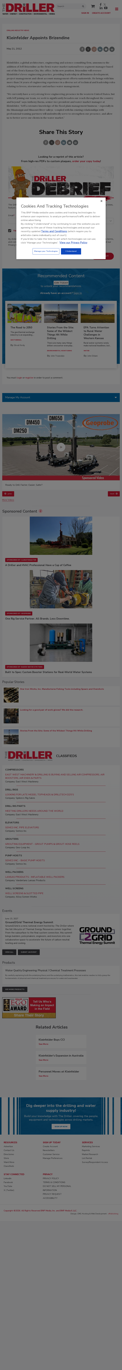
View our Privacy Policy (73, 242)
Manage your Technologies (46, 251)
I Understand (71, 251)
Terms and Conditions (54, 231)
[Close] (101, 201)
